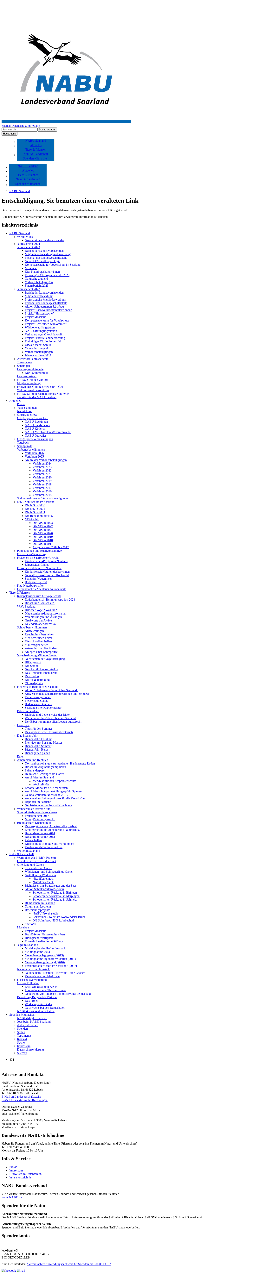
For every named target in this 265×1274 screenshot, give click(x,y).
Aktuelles (36, 145)
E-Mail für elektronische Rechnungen (25, 1100)
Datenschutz (19, 125)
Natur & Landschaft (35, 154)
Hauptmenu (9, 133)
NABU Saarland (35, 140)
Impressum (33, 125)
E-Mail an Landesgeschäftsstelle (21, 1096)
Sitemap (6, 125)
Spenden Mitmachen (35, 158)
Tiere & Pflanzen (35, 149)
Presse (13, 1167)
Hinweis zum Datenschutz (25, 1174)
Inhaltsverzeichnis (20, 1177)
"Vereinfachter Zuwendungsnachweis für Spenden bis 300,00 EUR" (69, 1264)
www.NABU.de (12, 1197)
